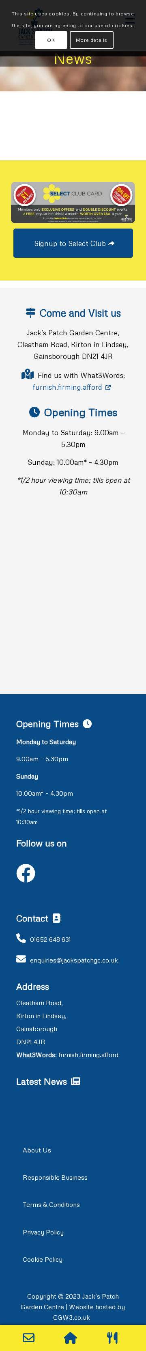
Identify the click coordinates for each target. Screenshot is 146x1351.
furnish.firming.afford (67, 386)
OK (51, 40)
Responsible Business (55, 1177)
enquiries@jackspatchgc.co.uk (74, 960)
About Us (37, 1150)
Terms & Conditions (51, 1204)
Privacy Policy (43, 1232)
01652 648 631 (50, 939)
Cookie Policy (42, 1259)
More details (91, 40)
